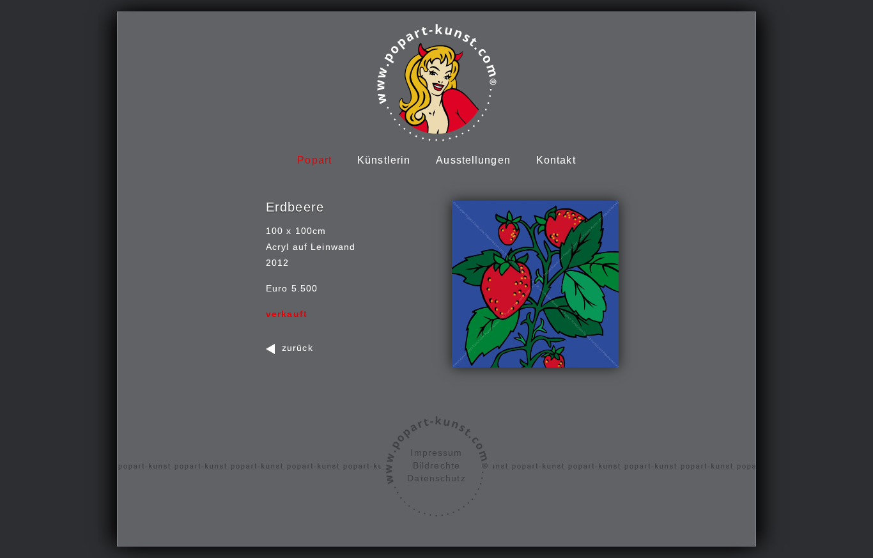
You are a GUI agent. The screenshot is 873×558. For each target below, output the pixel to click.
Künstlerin (383, 160)
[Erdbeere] (535, 284)
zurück (297, 348)
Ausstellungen (473, 160)
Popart (314, 160)
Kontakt (556, 160)
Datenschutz (436, 478)
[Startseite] (436, 82)
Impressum (436, 452)
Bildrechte (436, 465)
